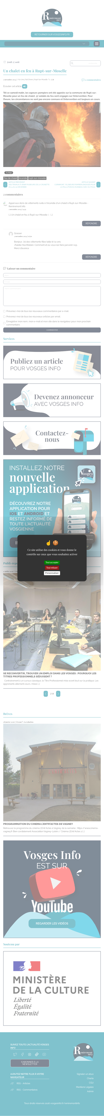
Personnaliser (52, 573)
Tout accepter (52, 562)
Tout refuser (52, 568)
